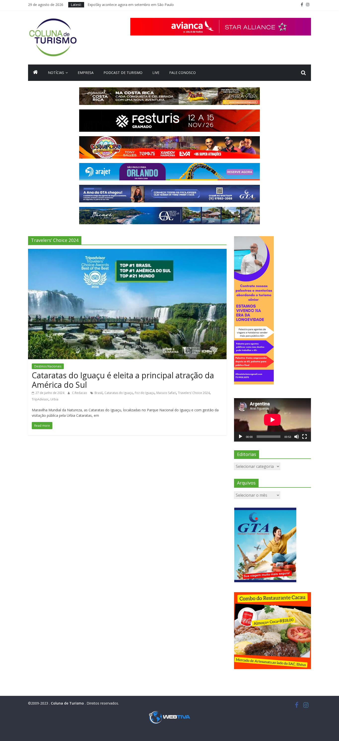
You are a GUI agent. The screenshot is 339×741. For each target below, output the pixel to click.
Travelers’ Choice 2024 (194, 393)
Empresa (86, 72)
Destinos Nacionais (47, 366)
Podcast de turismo (122, 72)
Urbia (54, 399)
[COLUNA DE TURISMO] (35, 72)
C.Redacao (80, 393)
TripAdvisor (40, 399)
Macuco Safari (166, 393)
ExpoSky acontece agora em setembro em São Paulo (131, 4)
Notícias (56, 72)
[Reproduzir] (240, 436)
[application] (272, 419)
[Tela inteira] (304, 436)
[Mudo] (296, 436)
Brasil (98, 393)
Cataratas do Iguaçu (118, 393)
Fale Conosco (182, 72)
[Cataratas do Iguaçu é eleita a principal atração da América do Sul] (127, 252)
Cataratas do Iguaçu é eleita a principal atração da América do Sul (123, 380)
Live (155, 72)
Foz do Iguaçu (144, 393)
